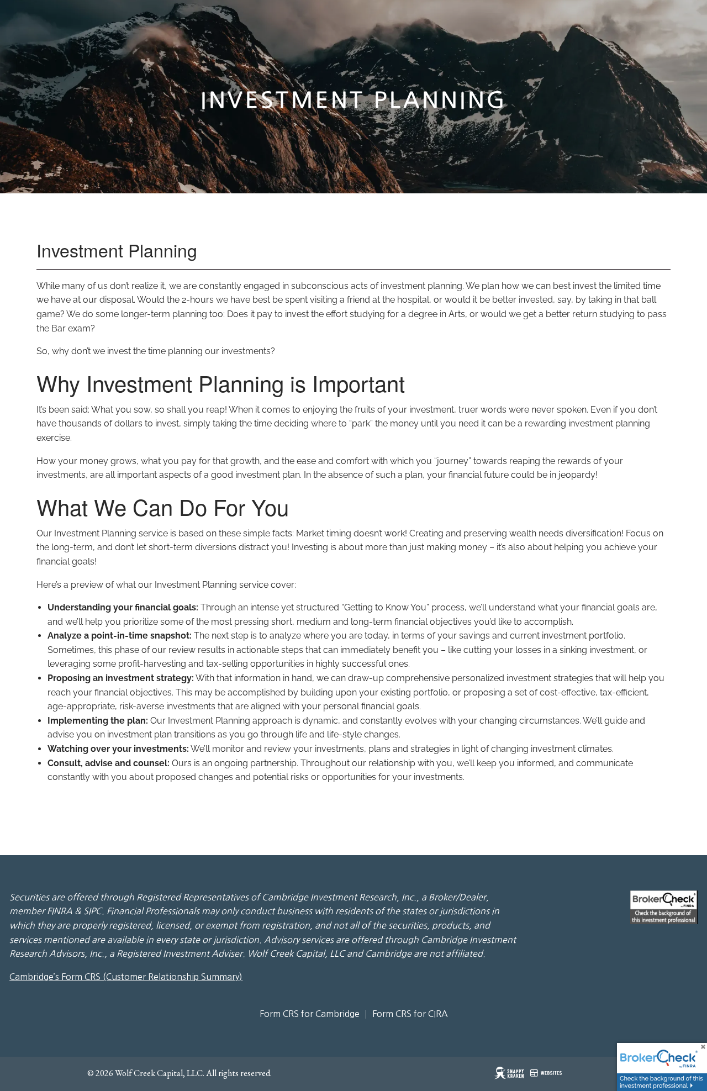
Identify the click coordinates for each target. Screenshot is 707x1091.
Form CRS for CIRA (410, 1013)
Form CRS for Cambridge (310, 1013)
